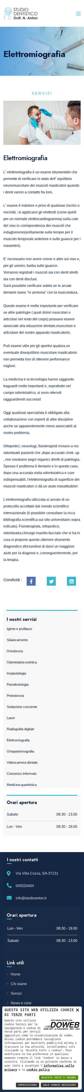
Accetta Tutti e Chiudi (58, 1077)
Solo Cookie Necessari (59, 1085)
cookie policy (38, 1069)
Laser (11, 718)
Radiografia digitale (20, 729)
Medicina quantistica (22, 785)
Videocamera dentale (22, 762)
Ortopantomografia (20, 751)
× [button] (77, 1009)
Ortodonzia (15, 651)
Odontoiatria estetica (22, 662)
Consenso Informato (22, 773)
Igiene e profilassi (19, 629)
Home (15, 974)
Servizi (16, 993)
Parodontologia (17, 684)
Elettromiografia (18, 740)
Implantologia (16, 673)
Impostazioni (27, 1085)
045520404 (25, 886)
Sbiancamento (17, 640)
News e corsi (21, 1003)
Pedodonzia (15, 695)
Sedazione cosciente (22, 707)
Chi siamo (19, 984)
